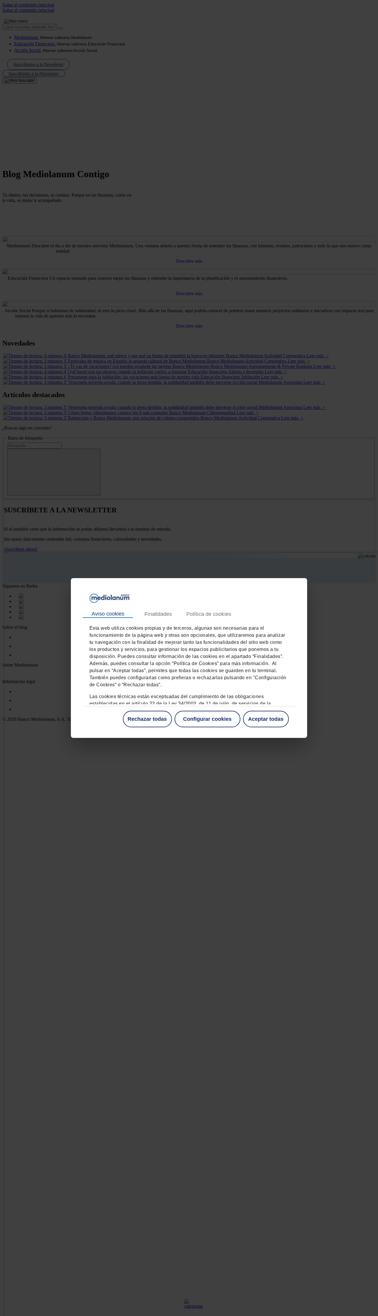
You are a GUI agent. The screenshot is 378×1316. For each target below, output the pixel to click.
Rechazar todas (147, 719)
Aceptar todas (266, 719)
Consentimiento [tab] (108, 614)
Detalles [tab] (158, 614)
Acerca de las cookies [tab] (208, 614)
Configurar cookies (207, 719)
